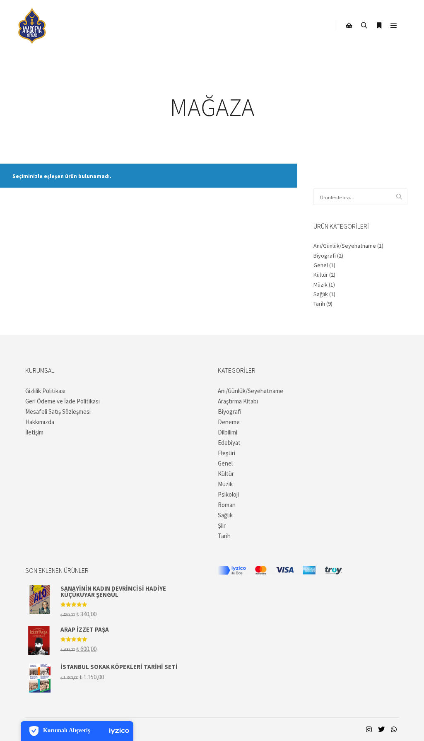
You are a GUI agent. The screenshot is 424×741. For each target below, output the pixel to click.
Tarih (319, 303)
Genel (320, 265)
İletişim (34, 432)
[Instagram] (369, 729)
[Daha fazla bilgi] (378, 25)
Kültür (320, 274)
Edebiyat (229, 443)
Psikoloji (228, 494)
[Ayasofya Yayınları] (32, 25)
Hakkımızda (39, 422)
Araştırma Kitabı (238, 401)
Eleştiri (226, 453)
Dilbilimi (227, 432)
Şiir (222, 525)
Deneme (229, 422)
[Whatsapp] (393, 729)
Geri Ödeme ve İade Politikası (62, 401)
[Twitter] (381, 729)
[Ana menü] (393, 25)
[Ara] (364, 25)
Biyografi (324, 255)
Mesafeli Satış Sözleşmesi (58, 411)
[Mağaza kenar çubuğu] (349, 25)
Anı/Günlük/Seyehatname (344, 245)
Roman (227, 505)
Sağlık (320, 294)
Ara (399, 196)
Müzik (320, 284)
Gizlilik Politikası (45, 391)
